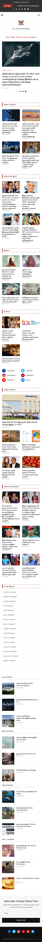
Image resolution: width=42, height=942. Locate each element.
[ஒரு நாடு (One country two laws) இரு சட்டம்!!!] (8, 759)
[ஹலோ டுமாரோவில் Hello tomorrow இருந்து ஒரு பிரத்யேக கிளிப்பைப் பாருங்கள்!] (11, 147)
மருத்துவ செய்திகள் (10, 629)
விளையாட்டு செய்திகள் (11, 656)
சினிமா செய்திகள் (9, 620)
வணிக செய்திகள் (9, 642)
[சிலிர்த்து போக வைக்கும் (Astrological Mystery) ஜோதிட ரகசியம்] (31, 289)
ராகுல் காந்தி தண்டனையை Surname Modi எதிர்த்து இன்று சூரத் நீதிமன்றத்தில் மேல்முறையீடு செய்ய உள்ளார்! (11, 232)
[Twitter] (16, 9)
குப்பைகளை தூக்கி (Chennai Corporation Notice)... (26, 825)
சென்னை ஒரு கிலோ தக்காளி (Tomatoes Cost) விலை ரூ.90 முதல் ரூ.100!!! (30, 473)
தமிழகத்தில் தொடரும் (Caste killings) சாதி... (26, 847)
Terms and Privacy (33, 939)
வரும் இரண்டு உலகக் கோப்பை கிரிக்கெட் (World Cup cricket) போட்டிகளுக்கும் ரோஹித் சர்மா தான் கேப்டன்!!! (30, 572)
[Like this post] (16, 91)
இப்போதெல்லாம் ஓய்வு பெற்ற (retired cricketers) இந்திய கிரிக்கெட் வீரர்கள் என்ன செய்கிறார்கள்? (10, 544)
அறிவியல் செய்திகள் (7, 70)
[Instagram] (19, 9)
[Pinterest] (22, 9)
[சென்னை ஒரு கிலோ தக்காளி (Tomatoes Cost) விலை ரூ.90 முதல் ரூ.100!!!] (31, 462)
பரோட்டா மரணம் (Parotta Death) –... (27, 879)
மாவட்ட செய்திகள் (9, 638)
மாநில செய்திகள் (9, 633)
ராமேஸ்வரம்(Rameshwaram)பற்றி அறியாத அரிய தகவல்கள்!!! (11, 360)
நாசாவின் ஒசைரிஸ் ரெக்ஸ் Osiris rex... (27, 701)
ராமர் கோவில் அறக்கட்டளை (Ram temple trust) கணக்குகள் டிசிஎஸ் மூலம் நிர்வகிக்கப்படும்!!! (30, 335)
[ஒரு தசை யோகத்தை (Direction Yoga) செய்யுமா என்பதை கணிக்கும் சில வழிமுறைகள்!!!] (11, 261)
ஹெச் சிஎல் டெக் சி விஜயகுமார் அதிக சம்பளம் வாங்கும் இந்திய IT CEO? (19, 423)
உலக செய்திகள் (8, 606)
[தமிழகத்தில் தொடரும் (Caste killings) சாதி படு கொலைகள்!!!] (8, 851)
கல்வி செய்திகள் (9, 610)
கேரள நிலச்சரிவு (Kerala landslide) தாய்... (24, 809)
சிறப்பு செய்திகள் (9, 615)
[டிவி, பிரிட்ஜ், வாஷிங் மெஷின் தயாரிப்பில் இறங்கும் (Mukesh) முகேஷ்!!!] (11, 462)
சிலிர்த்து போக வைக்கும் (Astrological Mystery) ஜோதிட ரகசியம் (30, 300)
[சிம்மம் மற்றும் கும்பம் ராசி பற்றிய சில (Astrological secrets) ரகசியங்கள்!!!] (11, 289)
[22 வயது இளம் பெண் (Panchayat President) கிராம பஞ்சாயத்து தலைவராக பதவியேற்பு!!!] (8, 867)
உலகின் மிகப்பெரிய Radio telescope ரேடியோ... (24, 684)
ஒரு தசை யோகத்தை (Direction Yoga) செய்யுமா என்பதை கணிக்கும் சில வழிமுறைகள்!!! (8, 274)
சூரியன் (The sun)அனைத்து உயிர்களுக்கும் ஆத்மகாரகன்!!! (27, 273)
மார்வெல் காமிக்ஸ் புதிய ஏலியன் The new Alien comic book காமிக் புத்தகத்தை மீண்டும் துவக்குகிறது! (10, 128)
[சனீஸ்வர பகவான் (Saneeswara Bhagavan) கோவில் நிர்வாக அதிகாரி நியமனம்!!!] (11, 322)
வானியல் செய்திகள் (10, 647)
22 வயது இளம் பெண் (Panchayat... (23, 863)
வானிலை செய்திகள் (10, 652)
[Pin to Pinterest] (23, 91)
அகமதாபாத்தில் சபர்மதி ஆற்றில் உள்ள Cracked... (26, 738)
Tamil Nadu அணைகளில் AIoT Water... (26, 793)
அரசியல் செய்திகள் (10, 592)
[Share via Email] (25, 91)
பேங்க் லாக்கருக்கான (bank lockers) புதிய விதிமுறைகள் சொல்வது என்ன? (9, 448)
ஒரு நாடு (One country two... (26, 754)
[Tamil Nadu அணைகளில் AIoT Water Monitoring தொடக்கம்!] (8, 797)
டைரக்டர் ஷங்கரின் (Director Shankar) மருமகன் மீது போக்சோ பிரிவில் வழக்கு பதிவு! (9, 571)
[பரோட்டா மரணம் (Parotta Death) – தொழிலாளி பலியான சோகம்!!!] (8, 883)
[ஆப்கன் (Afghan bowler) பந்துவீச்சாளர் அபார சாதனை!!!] (31, 532)
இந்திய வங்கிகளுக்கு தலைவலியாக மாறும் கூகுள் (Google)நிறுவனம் (31, 447)
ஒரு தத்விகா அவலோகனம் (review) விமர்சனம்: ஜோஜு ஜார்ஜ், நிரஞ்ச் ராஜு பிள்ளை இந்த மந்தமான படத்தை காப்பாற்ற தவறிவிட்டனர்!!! (30, 161)
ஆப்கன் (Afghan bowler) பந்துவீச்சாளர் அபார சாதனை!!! (31, 542)
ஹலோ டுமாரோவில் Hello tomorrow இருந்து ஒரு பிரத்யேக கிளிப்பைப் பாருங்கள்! (10, 159)
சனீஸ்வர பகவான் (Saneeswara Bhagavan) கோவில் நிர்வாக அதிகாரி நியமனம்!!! (8, 335)
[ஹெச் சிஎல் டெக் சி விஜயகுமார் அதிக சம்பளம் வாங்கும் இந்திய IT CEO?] (21, 407)
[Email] (28, 9)
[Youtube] (25, 9)
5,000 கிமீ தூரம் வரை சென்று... (26, 770)
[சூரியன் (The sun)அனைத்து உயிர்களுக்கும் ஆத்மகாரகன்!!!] (31, 261)
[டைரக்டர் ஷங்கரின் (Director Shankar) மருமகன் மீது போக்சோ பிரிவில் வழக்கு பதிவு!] (11, 560)
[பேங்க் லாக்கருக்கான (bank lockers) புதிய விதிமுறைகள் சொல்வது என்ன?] (11, 436)
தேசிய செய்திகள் (9, 624)
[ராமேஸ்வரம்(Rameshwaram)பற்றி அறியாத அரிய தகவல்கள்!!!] (11, 350)
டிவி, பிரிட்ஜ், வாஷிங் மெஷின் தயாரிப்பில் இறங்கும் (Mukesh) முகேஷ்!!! (8, 473)
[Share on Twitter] (21, 91)
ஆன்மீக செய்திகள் (10, 601)
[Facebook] (13, 9)
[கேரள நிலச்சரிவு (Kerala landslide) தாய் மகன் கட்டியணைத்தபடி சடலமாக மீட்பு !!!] (8, 813)
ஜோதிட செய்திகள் (9, 661)
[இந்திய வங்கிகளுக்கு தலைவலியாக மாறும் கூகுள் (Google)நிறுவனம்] (31, 436)
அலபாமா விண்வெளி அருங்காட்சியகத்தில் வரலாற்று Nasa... (26, 718)
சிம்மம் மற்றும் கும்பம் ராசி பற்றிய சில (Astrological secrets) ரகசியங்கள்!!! (10, 300)
